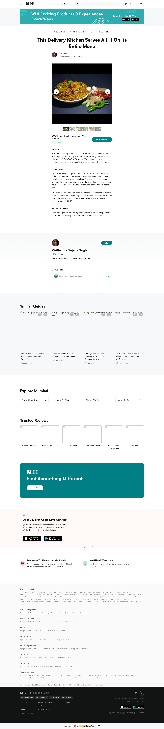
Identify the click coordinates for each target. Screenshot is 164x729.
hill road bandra (96, 594)
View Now (35, 488)
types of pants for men (56, 678)
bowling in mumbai (75, 597)
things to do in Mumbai (62, 601)
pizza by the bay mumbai (102, 601)
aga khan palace (26, 640)
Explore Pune (25, 636)
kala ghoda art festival (79, 594)
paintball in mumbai (92, 597)
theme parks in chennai (70, 622)
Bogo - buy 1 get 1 (60, 685)
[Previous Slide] (56, 92)
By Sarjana (62, 53)
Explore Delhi (25, 663)
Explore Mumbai (27, 589)
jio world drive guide (36, 594)
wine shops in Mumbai (82, 601)
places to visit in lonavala (110, 599)
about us (23, 702)
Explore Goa (25, 627)
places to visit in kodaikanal (77, 613)
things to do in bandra (39, 597)
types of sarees (95, 675)
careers (23, 706)
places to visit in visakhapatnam (55, 649)
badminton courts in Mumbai (116, 594)
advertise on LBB (26, 713)
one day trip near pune (44, 640)
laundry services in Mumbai (89, 592)
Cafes (50, 685)
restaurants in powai (28, 592)
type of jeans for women (114, 675)
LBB (21, 685)
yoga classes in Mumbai (47, 592)
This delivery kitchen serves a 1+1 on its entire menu (86, 685)
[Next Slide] (107, 92)
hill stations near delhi (44, 666)
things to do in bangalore (30, 613)
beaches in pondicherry (50, 622)
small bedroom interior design (53, 675)
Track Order (42, 706)
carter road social (121, 601)
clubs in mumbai (108, 592)
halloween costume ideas (77, 678)
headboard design (96, 678)
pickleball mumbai (35, 599)
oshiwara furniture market (70, 599)
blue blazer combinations (77, 675)
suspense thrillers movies (29, 675)
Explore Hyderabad (28, 645)
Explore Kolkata (26, 654)
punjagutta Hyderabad (78, 649)
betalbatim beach (58, 631)
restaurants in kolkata (63, 657)
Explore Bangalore (28, 609)
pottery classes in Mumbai (112, 597)
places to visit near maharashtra (38, 601)
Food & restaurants (39, 685)
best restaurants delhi (64, 666)
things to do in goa (27, 631)
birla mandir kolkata (27, 657)
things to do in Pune (63, 640)
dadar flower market (90, 599)
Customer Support (45, 709)
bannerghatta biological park (53, 613)
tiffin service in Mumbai (68, 592)
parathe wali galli (26, 666)
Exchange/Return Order (47, 702)
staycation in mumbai (58, 597)
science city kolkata (45, 657)
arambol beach (43, 631)
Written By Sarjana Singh (69, 250)
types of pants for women (116, 678)
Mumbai (27, 685)
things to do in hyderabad (30, 649)
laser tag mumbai (50, 599)
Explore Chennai (27, 618)
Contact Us (24, 709)
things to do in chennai (29, 622)
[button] (131, 4)
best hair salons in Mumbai (57, 594)
